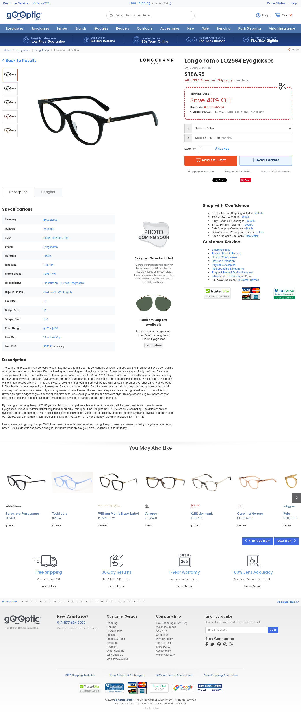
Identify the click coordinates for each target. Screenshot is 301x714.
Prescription (50, 283)
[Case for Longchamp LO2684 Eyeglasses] (153, 234)
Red (66, 237)
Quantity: (190, 149)
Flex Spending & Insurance (228, 268)
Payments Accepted (224, 265)
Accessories (169, 28)
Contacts (144, 28)
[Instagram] (225, 645)
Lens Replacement (118, 658)
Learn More (154, 345)
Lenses (62, 28)
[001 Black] (10, 88)
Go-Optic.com (122, 700)
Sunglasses (40, 28)
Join (273, 630)
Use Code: (196, 107)
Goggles (101, 28)
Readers (122, 28)
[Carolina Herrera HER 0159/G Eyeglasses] (258, 482)
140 (45, 319)
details (259, 213)
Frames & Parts (116, 638)
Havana (56, 237)
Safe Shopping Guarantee (221, 675)
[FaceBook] (206, 645)
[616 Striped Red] (10, 116)
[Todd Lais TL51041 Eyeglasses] (72, 482)
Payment (112, 646)
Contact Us (162, 634)
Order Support (115, 650)
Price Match (252, 235)
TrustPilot (159, 688)
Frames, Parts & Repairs (226, 253)
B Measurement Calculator (228, 276)
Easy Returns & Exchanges (127, 675)
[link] (284, 293)
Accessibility (163, 650)
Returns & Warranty (223, 261)
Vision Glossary (165, 654)
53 (44, 301)
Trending (223, 28)
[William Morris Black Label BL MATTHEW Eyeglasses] (119, 482)
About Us (161, 630)
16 (44, 310)
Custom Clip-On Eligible (57, 292)
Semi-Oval (49, 274)
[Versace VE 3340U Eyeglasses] (165, 482)
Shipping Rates (221, 249)
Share (295, 50)
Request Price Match (238, 172)
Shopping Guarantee (201, 172)
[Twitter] (212, 645)
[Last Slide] (27, 121)
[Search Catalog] (111, 15)
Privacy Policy (164, 638)
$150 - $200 (50, 328)
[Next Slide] (168, 121)
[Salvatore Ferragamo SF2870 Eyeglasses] (26, 482)
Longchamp (42, 50)
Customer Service (248, 280)
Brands (81, 28)
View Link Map (52, 337)
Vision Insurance (166, 627)
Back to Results (20, 61)
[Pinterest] (219, 645)
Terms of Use (164, 642)
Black (46, 237)
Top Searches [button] (152, 708)
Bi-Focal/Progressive (72, 283)
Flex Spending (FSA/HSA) (171, 623)
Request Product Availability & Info (232, 272)
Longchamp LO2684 (66, 50)
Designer (48, 192)
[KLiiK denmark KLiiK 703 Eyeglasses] (211, 482)
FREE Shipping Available (80, 675)
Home (7, 50)
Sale (205, 28)
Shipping (112, 623)
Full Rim (48, 265)
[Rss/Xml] (231, 645)
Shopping (112, 642)
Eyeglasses (14, 28)
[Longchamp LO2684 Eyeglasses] (10, 75)
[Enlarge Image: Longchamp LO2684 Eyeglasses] (96, 121)
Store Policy (163, 646)
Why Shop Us (115, 654)
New (190, 28)
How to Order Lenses (224, 257)
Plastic (47, 256)
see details (243, 80)
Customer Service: (16, 3)
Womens (48, 228)
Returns (111, 627)
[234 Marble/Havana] (10, 102)
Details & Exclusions (238, 112)
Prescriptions (114, 630)
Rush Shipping (249, 28)
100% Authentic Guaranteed (174, 675)
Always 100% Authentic (275, 172)
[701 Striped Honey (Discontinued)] (10, 130)
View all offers (257, 112)
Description (18, 192)
